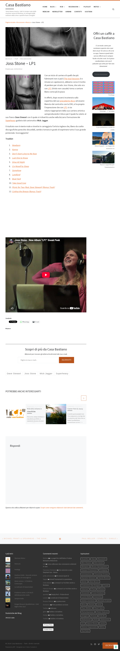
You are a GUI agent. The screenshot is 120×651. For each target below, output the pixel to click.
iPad (93, 589)
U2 (83, 623)
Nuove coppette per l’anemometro (107, 166)
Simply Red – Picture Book (60, 594)
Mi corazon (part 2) (62, 576)
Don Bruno (94, 582)
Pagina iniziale (10, 22)
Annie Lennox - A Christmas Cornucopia (23, 582)
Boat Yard (16, 178)
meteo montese (88, 601)
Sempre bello (19, 599)
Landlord (16, 174)
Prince (93, 616)
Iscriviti (66, 360)
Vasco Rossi (92, 623)
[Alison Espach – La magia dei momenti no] (103, 138)
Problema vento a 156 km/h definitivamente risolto (24, 594)
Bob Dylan (98, 563)
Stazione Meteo (20, 558)
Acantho (85, 559)
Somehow (16, 170)
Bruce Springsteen (99, 566)
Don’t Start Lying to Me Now (24, 153)
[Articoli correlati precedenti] (78, 398)
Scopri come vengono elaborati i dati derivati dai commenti (62, 507)
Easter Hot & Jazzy (75, 408)
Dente (84, 582)
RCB (96, 619)
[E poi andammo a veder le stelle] (103, 119)
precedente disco (67, 100)
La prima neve (60, 601)
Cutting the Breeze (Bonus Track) (26, 191)
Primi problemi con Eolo (60, 605)
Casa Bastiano (17, 644)
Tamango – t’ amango (107, 111)
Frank (106, 585)
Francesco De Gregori (91, 585)
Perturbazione (88, 612)
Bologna (85, 566)
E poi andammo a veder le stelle (105, 128)
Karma (15, 149)
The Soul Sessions (72, 78)
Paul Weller (86, 608)
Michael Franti (104, 601)
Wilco (102, 627)
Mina (84, 604)
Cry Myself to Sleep (20, 166)
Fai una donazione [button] (101, 74)
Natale (91, 604)
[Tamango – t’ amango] (103, 103)
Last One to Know (20, 158)
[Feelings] (103, 87)
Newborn (16, 145)
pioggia (85, 616)
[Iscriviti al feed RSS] (91, 644)
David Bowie (104, 578)
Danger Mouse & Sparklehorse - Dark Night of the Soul (27, 605)
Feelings (111, 95)
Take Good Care (19, 183)
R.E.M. (102, 616)
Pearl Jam (98, 608)
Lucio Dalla (86, 597)
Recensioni (20, 22)
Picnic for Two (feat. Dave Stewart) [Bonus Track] (33, 187)
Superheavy (10, 120)
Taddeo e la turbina (55, 612)
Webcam (18, 564)
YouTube (85, 631)
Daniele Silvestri (88, 578)
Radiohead (86, 619)
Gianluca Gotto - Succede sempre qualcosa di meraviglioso (26, 576)
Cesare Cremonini (89, 570)
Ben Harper (86, 563)
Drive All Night (18, 162)
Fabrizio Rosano (48, 589)
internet (85, 589)
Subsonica (105, 619)
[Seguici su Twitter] (99, 644)
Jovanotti (85, 593)
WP (14, 647)
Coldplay (103, 570)
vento (102, 623)
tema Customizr (32, 647)
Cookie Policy (48, 629)
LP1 (49, 88)
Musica (28, 22)
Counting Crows (101, 574)
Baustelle (102, 559)
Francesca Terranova (50, 570)
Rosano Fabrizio (48, 601)
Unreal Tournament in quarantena (61, 579)
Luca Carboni (98, 593)
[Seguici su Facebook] (95, 644)
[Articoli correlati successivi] (83, 398)
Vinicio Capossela (89, 627)
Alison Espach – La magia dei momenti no (104, 147)
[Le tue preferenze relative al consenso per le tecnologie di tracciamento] (116, 647)
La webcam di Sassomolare (24, 587)
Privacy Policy (48, 625)
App (93, 559)
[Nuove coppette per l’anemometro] (103, 157)
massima (98, 597)
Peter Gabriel (102, 612)
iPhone (101, 589)
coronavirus (87, 574)
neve (99, 604)
